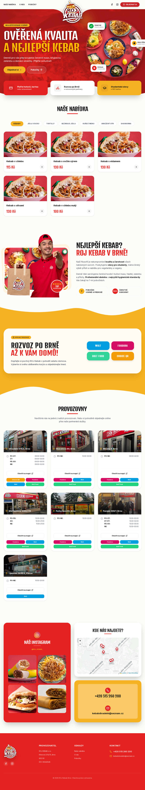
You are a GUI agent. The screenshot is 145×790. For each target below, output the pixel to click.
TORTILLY (50, 124)
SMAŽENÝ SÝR (107, 124)
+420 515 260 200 (108, 696)
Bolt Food (35, 484)
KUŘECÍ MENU (88, 124)
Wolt (15, 484)
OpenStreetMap (133, 673)
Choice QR (15, 480)
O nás (22, 4)
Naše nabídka (10, 4)
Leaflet (123, 673)
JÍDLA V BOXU (33, 124)
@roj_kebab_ (37, 649)
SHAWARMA (126, 124)
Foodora (35, 480)
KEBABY (17, 124)
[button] (103, 646)
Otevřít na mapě (24, 473)
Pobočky (32, 4)
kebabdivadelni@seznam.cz (107, 713)
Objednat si (13, 70)
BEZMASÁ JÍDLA (69, 124)
